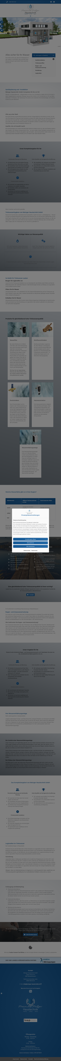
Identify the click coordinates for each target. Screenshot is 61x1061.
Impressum (34, 550)
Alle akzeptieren (30, 546)
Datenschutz (27, 550)
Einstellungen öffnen (30, 539)
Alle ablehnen (30, 543)
